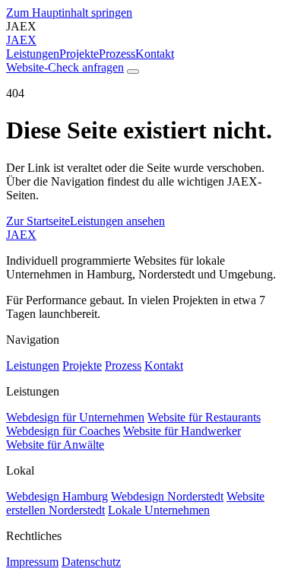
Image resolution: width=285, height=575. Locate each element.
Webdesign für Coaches (63, 430)
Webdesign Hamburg (57, 496)
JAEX (21, 234)
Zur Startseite (38, 220)
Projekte (79, 53)
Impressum (32, 561)
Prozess (117, 53)
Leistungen (32, 53)
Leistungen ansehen (117, 220)
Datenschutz (91, 561)
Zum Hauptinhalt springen (69, 12)
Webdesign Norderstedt (167, 496)
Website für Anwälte (55, 444)
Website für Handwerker (182, 430)
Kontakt (154, 53)
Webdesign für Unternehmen (75, 417)
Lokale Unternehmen (159, 510)
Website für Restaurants (204, 417)
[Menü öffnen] (133, 71)
